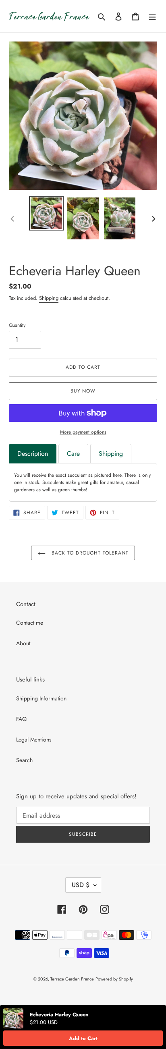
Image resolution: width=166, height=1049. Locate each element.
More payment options (83, 432)
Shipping (48, 298)
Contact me (29, 623)
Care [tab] (73, 453)
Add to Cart (83, 1038)
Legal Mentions (34, 739)
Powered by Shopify (114, 979)
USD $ (80, 884)
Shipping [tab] (111, 453)
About (23, 643)
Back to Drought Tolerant (89, 553)
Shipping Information (41, 698)
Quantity (17, 325)
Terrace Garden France (72, 979)
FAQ (21, 719)
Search (24, 760)
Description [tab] (32, 453)
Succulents (53, 482)
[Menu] (152, 16)
